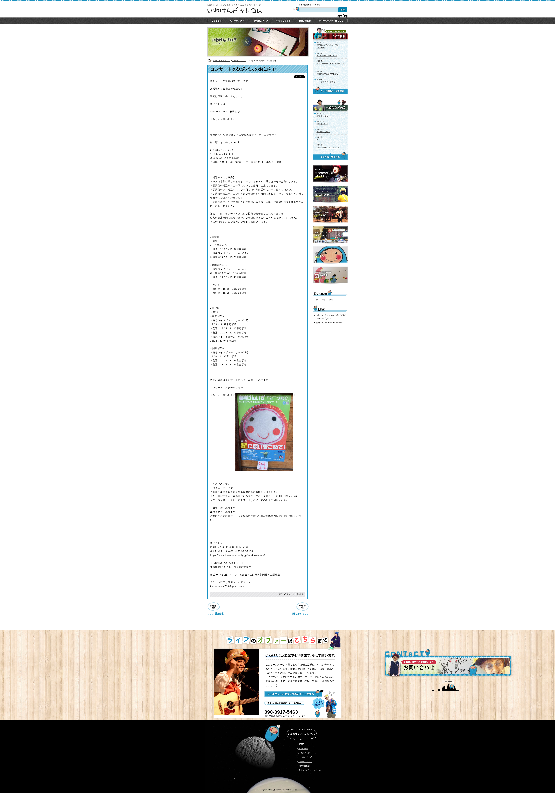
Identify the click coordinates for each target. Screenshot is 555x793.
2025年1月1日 (322, 124)
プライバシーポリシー (326, 300)
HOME (301, 744)
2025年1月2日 (322, 116)
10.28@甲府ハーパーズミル (328, 147)
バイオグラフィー (305, 753)
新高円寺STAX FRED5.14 (327, 74)
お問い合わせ (304, 766)
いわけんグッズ (305, 757)
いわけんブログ (239, 61)
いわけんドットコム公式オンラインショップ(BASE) (331, 317)
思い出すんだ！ (323, 132)
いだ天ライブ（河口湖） (327, 82)
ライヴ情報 (303, 748)
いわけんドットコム (221, 61)
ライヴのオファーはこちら (309, 770)
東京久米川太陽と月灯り (327, 55)
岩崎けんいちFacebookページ (329, 322)
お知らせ (296, 594)
